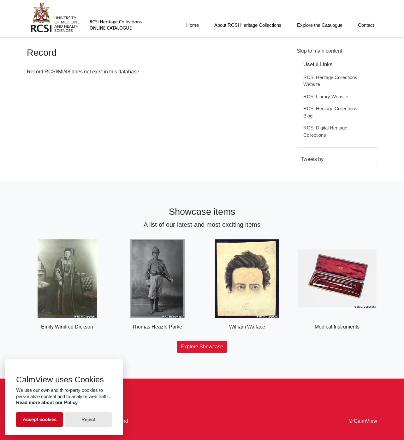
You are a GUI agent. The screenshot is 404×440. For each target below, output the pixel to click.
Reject (88, 419)
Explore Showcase (202, 346)
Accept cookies (39, 419)
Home (192, 25)
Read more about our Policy (47, 402)
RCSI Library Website (325, 96)
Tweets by (312, 159)
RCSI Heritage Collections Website (330, 81)
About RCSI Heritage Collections (248, 25)
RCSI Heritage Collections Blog (330, 112)
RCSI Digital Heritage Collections (325, 131)
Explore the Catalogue (319, 25)
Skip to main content (319, 51)
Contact (366, 25)
